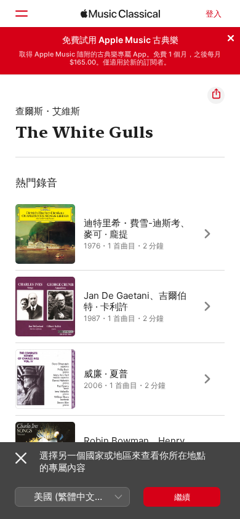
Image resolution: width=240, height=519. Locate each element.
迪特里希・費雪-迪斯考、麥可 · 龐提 (137, 227)
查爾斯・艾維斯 (47, 111)
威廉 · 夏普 (106, 373)
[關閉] (231, 36)
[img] (120, 13)
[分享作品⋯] (216, 95)
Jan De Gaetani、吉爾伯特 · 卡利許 (135, 300)
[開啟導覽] (20, 13)
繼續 (182, 497)
